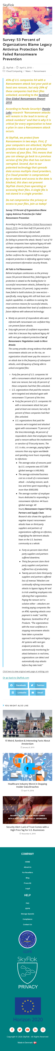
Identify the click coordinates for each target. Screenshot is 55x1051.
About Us (27, 867)
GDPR (27, 909)
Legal (27, 889)
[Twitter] (19, 1029)
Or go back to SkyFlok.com (16, 677)
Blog (27, 878)
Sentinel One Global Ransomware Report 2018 (27, 98)
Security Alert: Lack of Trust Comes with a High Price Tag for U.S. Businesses (27, 828)
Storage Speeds (27, 914)
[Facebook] (12, 1029)
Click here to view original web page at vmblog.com (26, 671)
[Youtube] (27, 1029)
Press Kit (27, 883)
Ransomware (40, 71)
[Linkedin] (35, 1029)
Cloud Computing (14, 71)
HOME (27, 862)
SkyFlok (8, 5)
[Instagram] (43, 1029)
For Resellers (27, 872)
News (28, 71)
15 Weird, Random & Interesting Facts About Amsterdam (27, 742)
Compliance (27, 919)
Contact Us (27, 925)
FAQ (27, 903)
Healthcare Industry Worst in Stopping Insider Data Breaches (27, 785)
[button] (18, 685)
